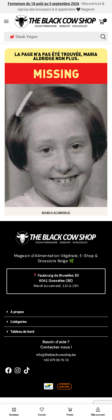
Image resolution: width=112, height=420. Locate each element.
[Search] (103, 36)
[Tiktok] (26, 370)
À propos (17, 312)
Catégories (18, 322)
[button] (6, 21)
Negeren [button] (88, 9)
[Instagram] (17, 370)
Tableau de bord (22, 332)
